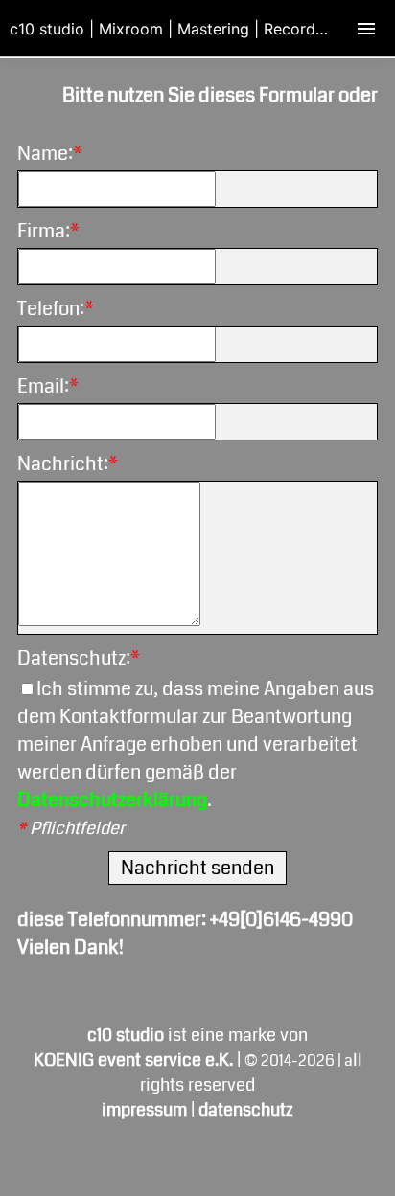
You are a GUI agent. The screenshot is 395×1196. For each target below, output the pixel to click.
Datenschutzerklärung (112, 800)
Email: (48, 386)
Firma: (48, 231)
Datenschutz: (78, 658)
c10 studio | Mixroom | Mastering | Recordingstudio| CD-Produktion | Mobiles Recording (202, 28)
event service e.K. (135, 1060)
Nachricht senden (197, 868)
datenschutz (245, 1109)
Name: (49, 154)
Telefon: (55, 309)
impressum (144, 1109)
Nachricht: (67, 464)
